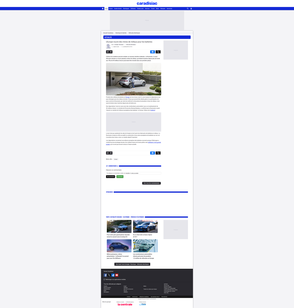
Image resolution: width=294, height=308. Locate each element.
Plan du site (166, 285)
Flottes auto (140, 8)
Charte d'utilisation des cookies (170, 289)
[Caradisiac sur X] (109, 275)
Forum (153, 8)
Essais (111, 8)
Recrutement (164, 296)
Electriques (126, 8)
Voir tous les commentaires (151, 183)
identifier (128, 173)
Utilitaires (133, 8)
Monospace (106, 292)
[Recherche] (187, 8)
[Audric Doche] (108, 48)
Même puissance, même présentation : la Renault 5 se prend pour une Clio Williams (117, 256)
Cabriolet (125, 287)
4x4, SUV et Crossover (128, 289)
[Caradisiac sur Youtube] (116, 275)
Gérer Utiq (166, 292)
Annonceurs (135, 296)
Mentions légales (167, 286)
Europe (128, 97)
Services (147, 8)
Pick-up (125, 290)
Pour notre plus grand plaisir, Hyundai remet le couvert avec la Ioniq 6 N (118, 236)
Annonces (169, 8)
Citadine (105, 286)
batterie (153, 110)
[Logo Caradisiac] (147, 6)
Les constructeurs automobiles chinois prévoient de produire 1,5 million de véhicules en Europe (143, 256)
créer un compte (134, 173)
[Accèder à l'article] (119, 226)
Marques (162, 8)
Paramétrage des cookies (169, 291)
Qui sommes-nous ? (155, 296)
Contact (128, 296)
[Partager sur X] (158, 51)
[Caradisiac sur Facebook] (105, 275)
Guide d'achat (118, 8)
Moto (157, 8)
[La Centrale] (125, 305)
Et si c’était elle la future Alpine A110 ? (142, 236)
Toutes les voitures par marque (150, 289)
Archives (166, 284)
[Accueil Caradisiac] (102, 8)
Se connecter (110, 176)
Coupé (125, 286)
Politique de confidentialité (169, 288)
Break (105, 290)
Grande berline (107, 289)
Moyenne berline (107, 287)
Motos (144, 286)
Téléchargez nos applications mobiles (115, 279)
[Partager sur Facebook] (153, 51)
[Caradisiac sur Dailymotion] (113, 275)
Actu (106, 8)
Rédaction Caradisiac (144, 296)
